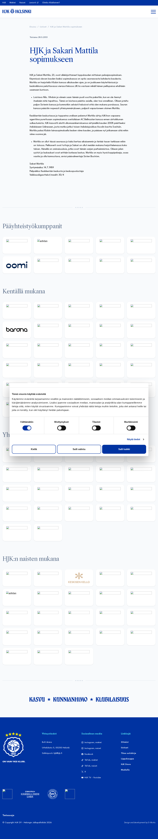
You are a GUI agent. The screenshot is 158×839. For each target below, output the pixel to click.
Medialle (125, 770)
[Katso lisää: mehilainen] (141, 264)
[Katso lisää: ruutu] (141, 245)
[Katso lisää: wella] (16, 617)
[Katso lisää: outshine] (16, 493)
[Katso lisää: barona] (16, 329)
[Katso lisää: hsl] (141, 369)
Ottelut (125, 742)
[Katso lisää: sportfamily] (79, 493)
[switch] (61, 428)
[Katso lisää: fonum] (79, 597)
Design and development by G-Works (140, 823)
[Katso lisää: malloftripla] (79, 369)
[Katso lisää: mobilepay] (16, 310)
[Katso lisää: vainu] (48, 597)
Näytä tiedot (133, 439)
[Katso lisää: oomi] (16, 264)
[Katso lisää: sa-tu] (141, 473)
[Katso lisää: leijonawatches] (16, 349)
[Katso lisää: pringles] (79, 473)
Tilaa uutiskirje (128, 753)
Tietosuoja (8, 815)
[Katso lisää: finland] (110, 617)
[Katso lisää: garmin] (48, 493)
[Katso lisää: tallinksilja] (79, 264)
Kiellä (34, 449)
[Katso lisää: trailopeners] (110, 310)
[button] (153, 11)
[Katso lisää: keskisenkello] (79, 577)
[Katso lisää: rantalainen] (48, 577)
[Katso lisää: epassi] (48, 617)
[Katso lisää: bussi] (16, 369)
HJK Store (126, 764)
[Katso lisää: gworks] (141, 493)
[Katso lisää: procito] (141, 512)
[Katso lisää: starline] (110, 349)
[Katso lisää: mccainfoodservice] (16, 473)
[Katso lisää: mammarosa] (16, 532)
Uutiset (43, 27)
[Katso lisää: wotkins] (48, 473)
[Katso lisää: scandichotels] (79, 656)
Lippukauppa (127, 759)
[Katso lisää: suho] (110, 512)
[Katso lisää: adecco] (48, 329)
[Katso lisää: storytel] (79, 329)
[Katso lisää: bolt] (48, 264)
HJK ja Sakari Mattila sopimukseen (66, 27)
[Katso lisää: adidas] (48, 245)
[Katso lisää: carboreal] (48, 310)
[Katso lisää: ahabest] (48, 512)
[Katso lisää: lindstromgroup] (110, 473)
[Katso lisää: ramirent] (110, 369)
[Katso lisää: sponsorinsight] (48, 532)
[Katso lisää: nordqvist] (141, 310)
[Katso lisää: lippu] (110, 493)
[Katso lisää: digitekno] (110, 329)
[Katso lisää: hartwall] (79, 245)
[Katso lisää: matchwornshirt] (16, 512)
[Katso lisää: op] (110, 245)
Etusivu (33, 27)
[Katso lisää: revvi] (16, 245)
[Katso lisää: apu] (48, 349)
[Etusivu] (16, 11)
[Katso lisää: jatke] (141, 329)
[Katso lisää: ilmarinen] (141, 349)
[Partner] (7, 794)
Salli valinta (79, 449)
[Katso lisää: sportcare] (79, 512)
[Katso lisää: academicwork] (48, 369)
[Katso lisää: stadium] (110, 264)
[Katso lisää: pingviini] (79, 310)
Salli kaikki (124, 449)
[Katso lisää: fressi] (141, 597)
